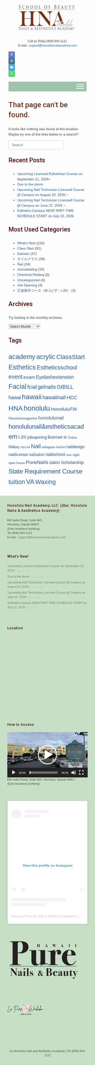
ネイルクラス (27, 259)
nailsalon (37, 454)
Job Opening (27, 285)
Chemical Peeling (30, 275)
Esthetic (23, 254)
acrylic (45, 356)
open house (17, 463)
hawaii (31, 397)
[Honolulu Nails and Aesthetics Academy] (47, 18)
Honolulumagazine (23, 418)
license (55, 437)
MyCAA (25, 447)
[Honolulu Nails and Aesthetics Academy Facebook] (12, 54)
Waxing (45, 481)
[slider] (43, 772)
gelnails (47, 387)
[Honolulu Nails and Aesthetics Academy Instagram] (12, 61)
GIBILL (65, 387)
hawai (15, 397)
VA (30, 481)
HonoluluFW (64, 409)
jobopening (37, 437)
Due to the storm (30, 184)
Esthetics (22, 367)
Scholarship (72, 462)
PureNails (37, 462)
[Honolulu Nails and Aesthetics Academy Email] (12, 67)
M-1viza (70, 437)
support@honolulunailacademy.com (52, 45)
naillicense (18, 454)
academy (22, 356)
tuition (17, 481)
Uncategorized (28, 280)
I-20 (22, 437)
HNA (16, 408)
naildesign (75, 446)
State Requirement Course (45, 471)
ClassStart (70, 356)
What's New (26, 243)
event (15, 377)
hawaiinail (54, 397)
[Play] (13, 772)
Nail (20, 264)
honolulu (37, 408)
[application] (47, 754)
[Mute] (73, 772)
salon (54, 462)
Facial (17, 386)
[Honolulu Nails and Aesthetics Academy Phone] (12, 73)
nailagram (48, 447)
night (76, 455)
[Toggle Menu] (80, 86)
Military (14, 447)
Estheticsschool (57, 367)
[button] (47, 755)
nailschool (55, 454)
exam (29, 377)
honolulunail (51, 417)
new (69, 455)
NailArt (60, 447)
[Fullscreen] (81, 772)
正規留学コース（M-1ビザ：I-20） (43, 290)
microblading (27, 269)
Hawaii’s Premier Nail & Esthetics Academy (44, 916)
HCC (72, 397)
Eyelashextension (55, 377)
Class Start (25, 248)
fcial (32, 387)
